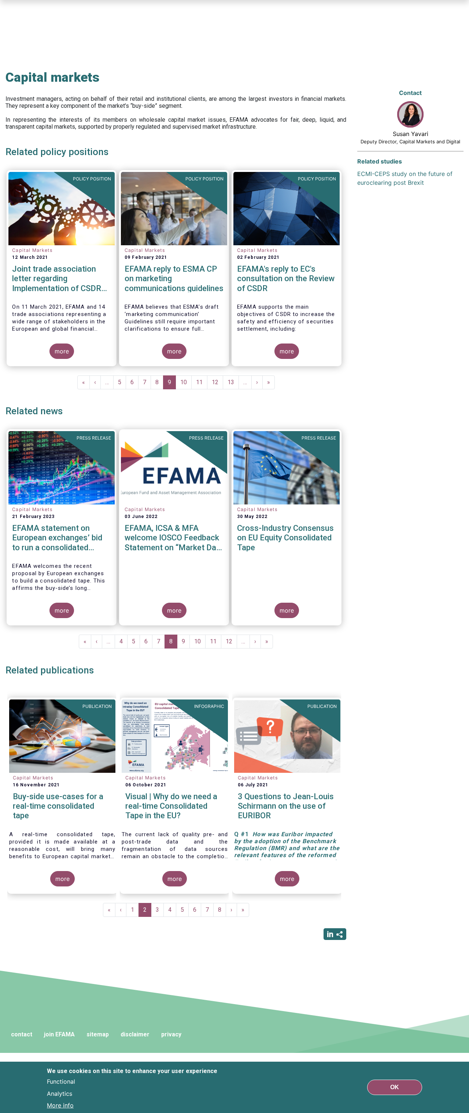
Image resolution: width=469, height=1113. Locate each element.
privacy (171, 1034)
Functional (61, 1081)
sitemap (97, 1034)
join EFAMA (59, 1034)
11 (201, 382)
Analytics (59, 1093)
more (62, 351)
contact (21, 1034)
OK (394, 1087)
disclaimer (135, 1034)
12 (217, 382)
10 (186, 382)
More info (60, 1105)
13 (233, 382)
